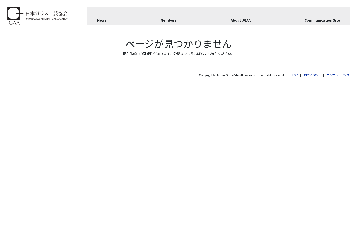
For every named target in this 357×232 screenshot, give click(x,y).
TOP (295, 75)
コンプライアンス (338, 75)
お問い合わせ (312, 75)
